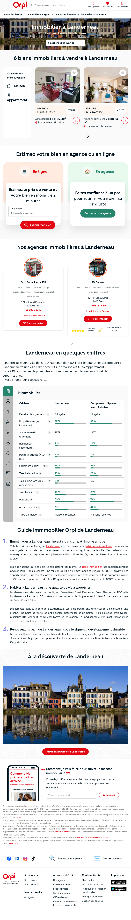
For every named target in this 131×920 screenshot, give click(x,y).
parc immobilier (92, 566)
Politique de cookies (92, 896)
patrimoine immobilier (98, 546)
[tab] (8, 391)
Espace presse (60, 888)
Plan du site (88, 880)
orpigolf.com (31, 897)
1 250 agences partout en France (48, 5)
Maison (19, 86)
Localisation (16, 208)
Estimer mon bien (40, 224)
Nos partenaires (33, 892)
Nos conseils (30, 880)
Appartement (17, 100)
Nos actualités (31, 884)
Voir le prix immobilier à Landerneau (65, 751)
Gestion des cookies (92, 900)
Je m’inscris (109, 795)
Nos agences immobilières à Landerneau (65, 247)
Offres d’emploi (61, 897)
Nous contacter (34, 323)
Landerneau (53, 546)
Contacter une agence (97, 213)
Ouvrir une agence (62, 893)
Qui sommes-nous (62, 884)
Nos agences (59, 880)
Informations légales (92, 884)
